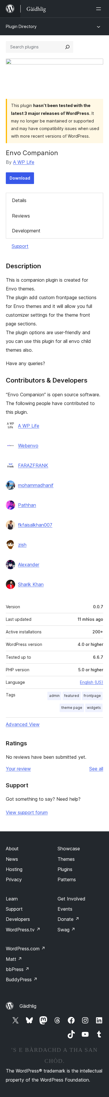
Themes (66, 859)
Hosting (14, 869)
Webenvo (28, 445)
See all (96, 769)
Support (20, 246)
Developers (18, 919)
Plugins (65, 869)
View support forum (27, 812)
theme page (71, 707)
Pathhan (27, 505)
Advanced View (23, 724)
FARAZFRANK (33, 465)
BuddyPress (21, 979)
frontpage (92, 695)
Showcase (69, 848)
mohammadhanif (35, 485)
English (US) (91, 682)
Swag (66, 930)
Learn (12, 899)
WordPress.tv (23, 930)
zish (22, 545)
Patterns (67, 879)
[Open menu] (99, 8)
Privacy (14, 879)
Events (65, 909)
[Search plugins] (67, 47)
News (12, 859)
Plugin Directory (21, 26)
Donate (68, 919)
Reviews (21, 216)
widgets (94, 707)
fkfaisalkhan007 (35, 525)
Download (20, 178)
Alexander (28, 564)
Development (26, 231)
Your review (18, 769)
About (12, 848)
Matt (14, 959)
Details (19, 200)
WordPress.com (25, 948)
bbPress (17, 969)
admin (54, 695)
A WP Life (23, 162)
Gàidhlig (27, 1006)
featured (71, 695)
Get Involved (71, 899)
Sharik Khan (31, 584)
